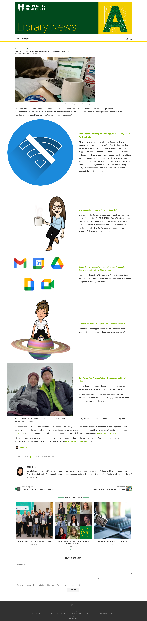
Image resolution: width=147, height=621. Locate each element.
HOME (17, 39)
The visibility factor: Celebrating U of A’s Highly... (34, 541)
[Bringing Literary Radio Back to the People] (112, 520)
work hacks (35, 457)
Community (18, 48)
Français (26, 39)
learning (19, 457)
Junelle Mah (26, 53)
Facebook (69, 441)
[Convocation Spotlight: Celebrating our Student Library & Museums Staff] (73, 520)
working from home (48, 457)
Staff (26, 48)
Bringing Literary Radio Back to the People (112, 541)
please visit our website (106, 433)
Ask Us (21, 433)
